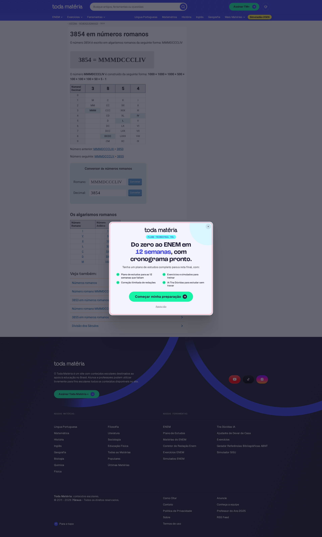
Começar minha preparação (158, 296)
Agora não (161, 306)
